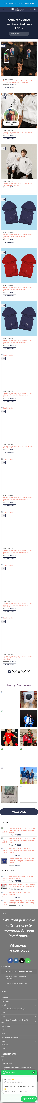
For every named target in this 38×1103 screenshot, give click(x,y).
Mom (3, 1034)
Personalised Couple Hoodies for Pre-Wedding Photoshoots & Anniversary (17, 133)
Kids (3, 1016)
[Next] (28, 671)
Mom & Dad (5, 1026)
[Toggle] (3, 971)
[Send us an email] (22, 960)
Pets (3, 1030)
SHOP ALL (5, 1001)
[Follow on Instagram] (16, 960)
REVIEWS (5, 997)
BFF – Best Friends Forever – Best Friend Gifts (15, 1021)
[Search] (31, 9)
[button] (3, 9)
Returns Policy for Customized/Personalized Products (16, 1069)
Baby (3, 1012)
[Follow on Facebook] (10, 960)
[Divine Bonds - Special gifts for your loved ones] (17, 9)
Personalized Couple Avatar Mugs (13, 1009)
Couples (15, 24)
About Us (4, 1048)
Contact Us (5, 1045)
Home (8, 24)
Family (3, 1041)
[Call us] (27, 960)
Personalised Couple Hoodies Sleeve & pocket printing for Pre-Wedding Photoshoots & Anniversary (17, 236)
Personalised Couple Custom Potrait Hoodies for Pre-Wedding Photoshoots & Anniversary (18, 81)
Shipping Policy (6, 1063)
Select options (9, 87)
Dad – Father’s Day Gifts (10, 1037)
